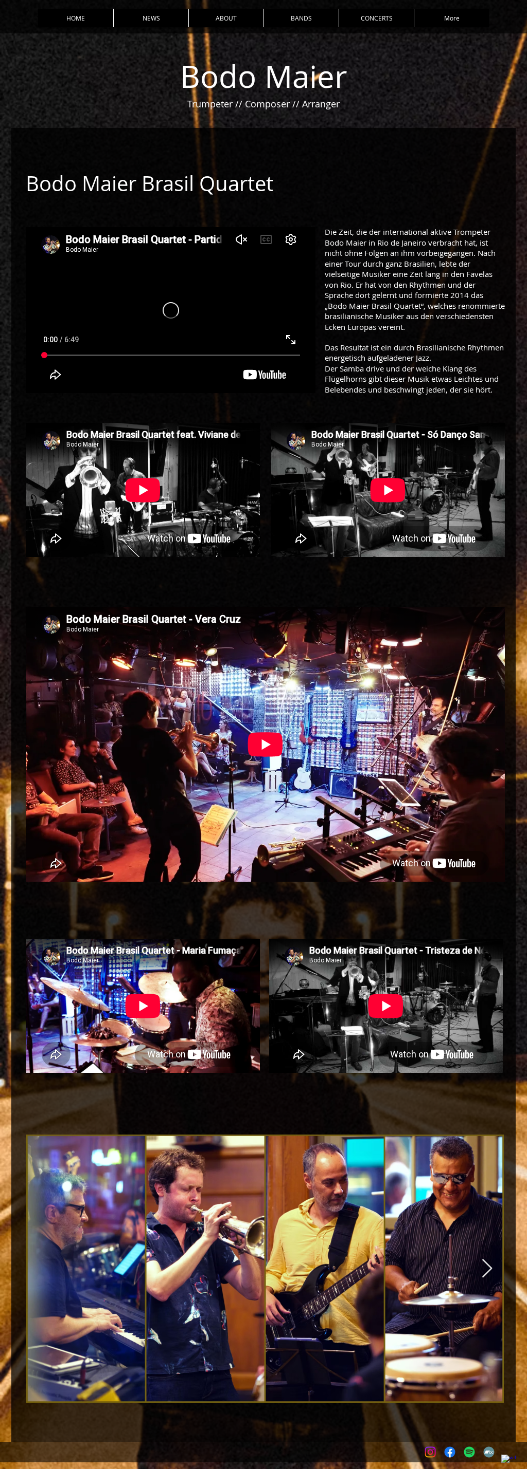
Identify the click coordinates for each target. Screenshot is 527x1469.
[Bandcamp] (489, 1452)
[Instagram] (430, 1452)
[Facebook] (450, 1452)
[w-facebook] (508, 1462)
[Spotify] (469, 1452)
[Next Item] (487, 1269)
